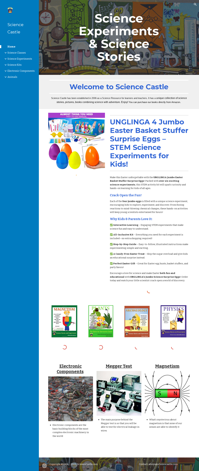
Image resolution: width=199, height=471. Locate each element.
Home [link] (11, 46)
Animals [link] (12, 76)
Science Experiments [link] (19, 58)
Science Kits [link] (14, 64)
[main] (118, 37)
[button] (195, 4)
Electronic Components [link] (21, 70)
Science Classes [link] (16, 52)
